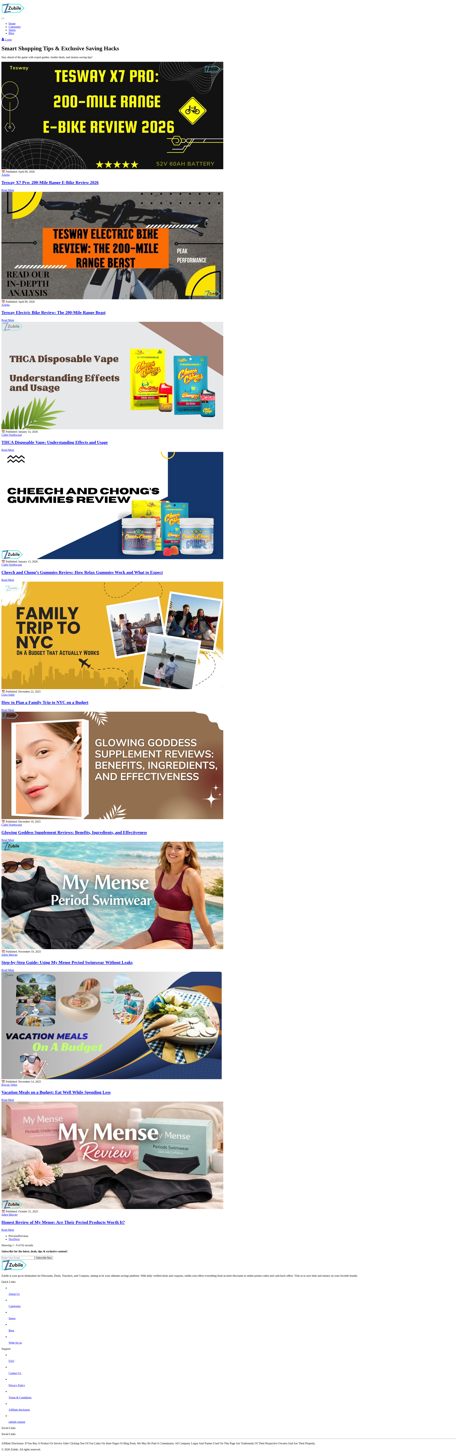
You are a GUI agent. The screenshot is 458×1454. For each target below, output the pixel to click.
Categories (15, 26)
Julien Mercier (9, 954)
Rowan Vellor (9, 1084)
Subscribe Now (44, 1257)
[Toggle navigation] (2, 18)
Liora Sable (7, 694)
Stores (12, 30)
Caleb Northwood (11, 434)
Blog (11, 33)
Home (12, 23)
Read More (7, 190)
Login (8, 39)
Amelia (5, 174)
